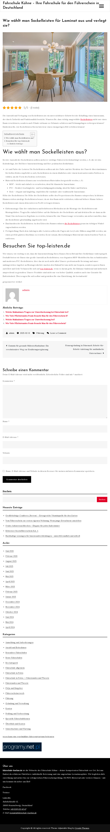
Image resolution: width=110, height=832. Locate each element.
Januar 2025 (11, 596)
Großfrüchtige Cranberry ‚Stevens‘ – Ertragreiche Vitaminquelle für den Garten (41, 515)
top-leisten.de (46, 269)
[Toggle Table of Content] (31, 134)
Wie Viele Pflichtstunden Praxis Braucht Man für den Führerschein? (36, 323)
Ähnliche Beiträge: (16, 144)
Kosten (9, 708)
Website (6, 453)
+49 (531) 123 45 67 (18, 809)
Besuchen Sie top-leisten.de (18, 141)
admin (11, 333)
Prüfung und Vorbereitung (17, 713)
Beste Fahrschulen (14, 657)
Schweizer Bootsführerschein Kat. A (22, 531)
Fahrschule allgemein (15, 668)
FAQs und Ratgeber (14, 688)
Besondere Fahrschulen (16, 652)
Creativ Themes (82, 828)
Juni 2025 (10, 571)
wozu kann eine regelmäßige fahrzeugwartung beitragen (28, 736)
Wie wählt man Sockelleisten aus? (20, 138)
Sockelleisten (86, 119)
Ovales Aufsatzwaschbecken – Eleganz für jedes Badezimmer (33, 525)
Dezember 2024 (13, 602)
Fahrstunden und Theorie (17, 683)
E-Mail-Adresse (10, 437)
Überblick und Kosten (15, 724)
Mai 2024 (9, 622)
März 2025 (10, 586)
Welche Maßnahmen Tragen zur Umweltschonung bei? (30, 319)
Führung (40, 333)
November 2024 (13, 607)
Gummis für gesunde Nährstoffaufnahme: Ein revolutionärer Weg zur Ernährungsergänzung (27, 348)
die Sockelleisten (72, 223)
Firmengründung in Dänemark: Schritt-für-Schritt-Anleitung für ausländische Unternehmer (84, 349)
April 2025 (10, 581)
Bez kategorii (12, 663)
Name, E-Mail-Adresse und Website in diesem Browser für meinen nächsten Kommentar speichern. (50, 471)
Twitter (6, 792)
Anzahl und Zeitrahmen (16, 647)
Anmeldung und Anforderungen (19, 642)
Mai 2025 (9, 576)
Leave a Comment (58, 333)
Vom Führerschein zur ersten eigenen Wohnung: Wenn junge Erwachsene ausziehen (43, 520)
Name (6, 421)
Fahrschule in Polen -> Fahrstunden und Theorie (27, 678)
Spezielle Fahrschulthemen (18, 718)
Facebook (7, 787)
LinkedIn (6, 798)
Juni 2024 (10, 617)
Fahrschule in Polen (14, 673)
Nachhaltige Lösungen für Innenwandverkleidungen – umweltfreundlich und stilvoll (43, 536)
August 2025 (11, 561)
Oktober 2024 (12, 612)
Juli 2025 (9, 566)
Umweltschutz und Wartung (18, 729)
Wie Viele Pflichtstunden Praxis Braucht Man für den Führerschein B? (37, 316)
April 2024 (10, 627)
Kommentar (9, 381)
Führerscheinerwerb (15, 693)
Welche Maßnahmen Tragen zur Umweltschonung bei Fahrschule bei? (37, 312)
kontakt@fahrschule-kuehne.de (23, 813)
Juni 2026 (10, 551)
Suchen (7, 491)
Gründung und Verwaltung (17, 703)
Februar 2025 (11, 591)
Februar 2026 (11, 556)
